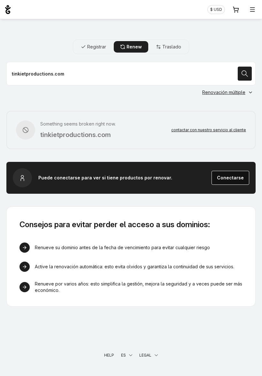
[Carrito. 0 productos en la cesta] (236, 9)
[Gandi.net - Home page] (8, 9)
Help (109, 355)
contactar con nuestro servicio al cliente (208, 129)
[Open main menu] (252, 9)
